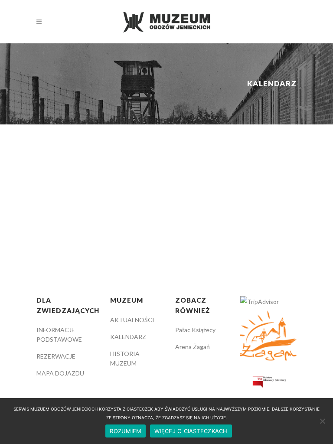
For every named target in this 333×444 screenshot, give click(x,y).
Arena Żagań (192, 346)
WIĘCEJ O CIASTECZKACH (190, 431)
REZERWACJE (55, 356)
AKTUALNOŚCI (132, 319)
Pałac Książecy (195, 329)
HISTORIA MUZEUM (125, 358)
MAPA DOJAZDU (60, 373)
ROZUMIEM (125, 431)
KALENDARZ (128, 336)
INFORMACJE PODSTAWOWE (59, 334)
